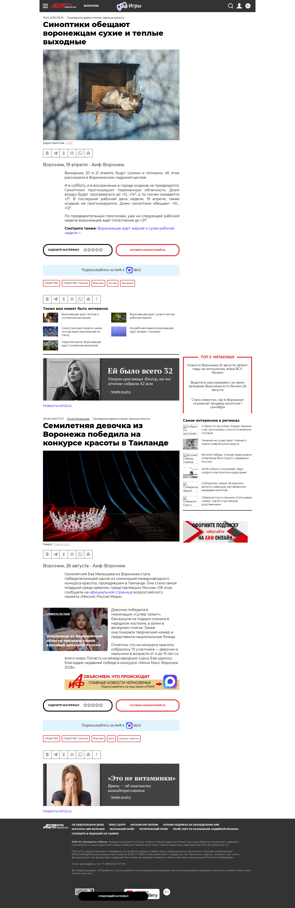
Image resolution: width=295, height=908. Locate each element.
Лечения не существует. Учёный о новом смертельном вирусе (224, 442)
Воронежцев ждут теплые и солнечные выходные (80, 316)
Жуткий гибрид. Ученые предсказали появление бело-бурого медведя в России (226, 458)
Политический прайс (153, 829)
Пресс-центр (117, 824)
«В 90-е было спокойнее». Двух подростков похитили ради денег (224, 470)
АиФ (70, 143)
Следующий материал (113, 896)
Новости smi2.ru (57, 406)
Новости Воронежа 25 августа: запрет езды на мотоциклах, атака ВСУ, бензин (217, 368)
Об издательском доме (88, 824)
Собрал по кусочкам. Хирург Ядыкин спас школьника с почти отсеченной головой (226, 429)
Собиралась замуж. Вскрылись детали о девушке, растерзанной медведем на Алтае (223, 487)
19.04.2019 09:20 (53, 17)
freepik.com (62, 544)
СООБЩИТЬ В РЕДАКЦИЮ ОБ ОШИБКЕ (95, 833)
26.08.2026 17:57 (53, 418)
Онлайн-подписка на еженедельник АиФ (191, 824)
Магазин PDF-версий (144, 824)
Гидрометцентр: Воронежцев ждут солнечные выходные (81, 343)
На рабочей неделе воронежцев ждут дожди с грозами (151, 329)
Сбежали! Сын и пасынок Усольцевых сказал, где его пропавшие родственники (226, 501)
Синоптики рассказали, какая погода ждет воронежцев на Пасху (82, 331)
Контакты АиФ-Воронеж (88, 829)
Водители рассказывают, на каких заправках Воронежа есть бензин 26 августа (217, 386)
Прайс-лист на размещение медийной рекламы (205, 829)
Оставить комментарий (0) (147, 250)
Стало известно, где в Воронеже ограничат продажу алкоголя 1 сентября (218, 403)
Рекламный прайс (122, 829)
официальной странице (111, 592)
